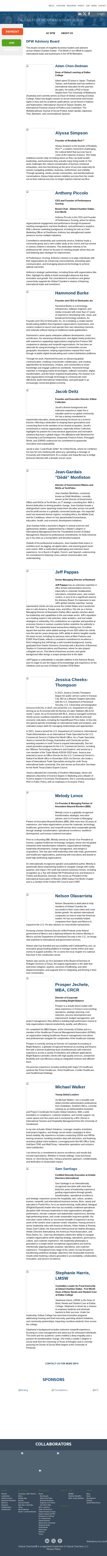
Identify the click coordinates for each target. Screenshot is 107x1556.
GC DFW (51, 33)
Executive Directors (8, 1500)
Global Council (6, 1498)
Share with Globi (46, 1498)
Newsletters (91, 1498)
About (51, 6)
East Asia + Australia (25, 1505)
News (89, 1496)
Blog (88, 1494)
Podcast (89, 1500)
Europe (21, 1500)
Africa (20, 1496)
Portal (41, 1494)
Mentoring (43, 1529)
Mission (4, 1494)
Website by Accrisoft (97, 1541)
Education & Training (46, 1516)
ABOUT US (67, 33)
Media (94, 6)
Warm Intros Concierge (47, 1523)
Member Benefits (74, 1496)
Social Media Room (93, 1503)
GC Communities (45, 1518)
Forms (41, 1534)
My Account (44, 1496)
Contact (102, 6)
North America (23, 1509)
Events (81, 6)
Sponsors (4, 1505)
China (20, 1507)
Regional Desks (44, 1525)
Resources (71, 6)
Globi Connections (45, 1509)
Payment (12, 31)
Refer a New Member (76, 1498)
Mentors (4, 1503)
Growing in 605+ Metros (27, 1494)
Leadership (5, 1496)
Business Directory (47, 1500)
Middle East (22, 1498)
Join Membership (11, 44)
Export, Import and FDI (47, 1514)
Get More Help (45, 1505)
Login (101, 13)
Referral (41, 1532)
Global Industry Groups (47, 1511)
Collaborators (6, 1507)
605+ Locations (44, 1507)
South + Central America (27, 1511)
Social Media (43, 1527)
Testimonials (6, 1509)
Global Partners (44, 1520)
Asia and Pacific (23, 1503)
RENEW (71, 1494)
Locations (60, 6)
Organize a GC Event (47, 1503)
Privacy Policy (53, 1549)
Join (88, 6)
